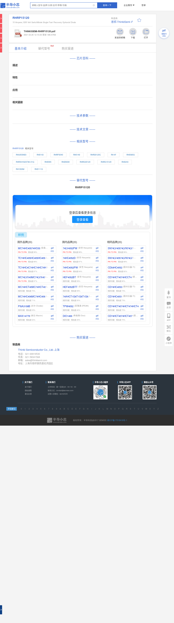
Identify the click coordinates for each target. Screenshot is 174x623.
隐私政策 (28, 390)
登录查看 (82, 219)
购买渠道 (68, 48)
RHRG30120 (85, 162)
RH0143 (40, 154)
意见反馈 (28, 394)
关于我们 (28, 387)
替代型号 (46, 47)
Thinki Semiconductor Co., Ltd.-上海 (38, 349)
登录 (144, 5)
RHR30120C (95, 154)
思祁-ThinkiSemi (120, 21)
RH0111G (39, 169)
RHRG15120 (106, 162)
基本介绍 (21, 48)
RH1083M (20, 169)
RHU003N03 (21, 154)
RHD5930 (66, 162)
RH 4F (113, 154)
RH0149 (76, 154)
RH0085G (130, 154)
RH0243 (125, 162)
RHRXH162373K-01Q (25, 162)
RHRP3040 (58, 154)
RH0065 (48, 162)
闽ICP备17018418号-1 (117, 420)
